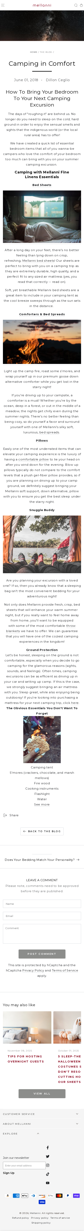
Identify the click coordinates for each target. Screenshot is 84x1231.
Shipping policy (41, 1222)
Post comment (42, 953)
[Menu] (2, 5)
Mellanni (35, 1213)
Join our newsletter (16, 1158)
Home (34, 52)
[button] (76, 5)
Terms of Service (65, 970)
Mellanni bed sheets (38, 260)
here (75, 703)
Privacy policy (39, 1217)
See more (42, 804)
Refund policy (20, 1217)
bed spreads (49, 432)
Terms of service (60, 1217)
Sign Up (8, 1173)
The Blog (46, 52)
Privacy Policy (33, 970)
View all (42, 1093)
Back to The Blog (44, 831)
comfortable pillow (33, 459)
